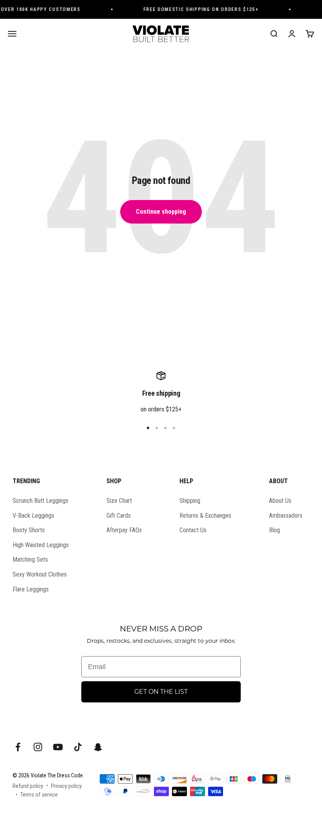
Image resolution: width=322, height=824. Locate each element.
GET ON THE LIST (161, 691)
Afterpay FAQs (124, 530)
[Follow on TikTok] (78, 747)
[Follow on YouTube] (58, 747)
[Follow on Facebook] (18, 747)
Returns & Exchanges (205, 515)
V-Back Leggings (33, 515)
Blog (274, 530)
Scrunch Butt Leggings (40, 500)
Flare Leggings (31, 589)
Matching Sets (30, 559)
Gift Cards (118, 515)
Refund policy (28, 786)
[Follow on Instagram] (38, 747)
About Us (280, 500)
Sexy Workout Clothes (40, 574)
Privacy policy (66, 786)
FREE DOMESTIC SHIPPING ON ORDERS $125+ (198, 9)
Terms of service (39, 794)
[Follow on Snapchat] (98, 747)
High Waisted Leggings (41, 545)
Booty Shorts (29, 530)
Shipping (189, 500)
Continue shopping (161, 211)
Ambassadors (285, 515)
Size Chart (119, 500)
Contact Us (193, 530)
